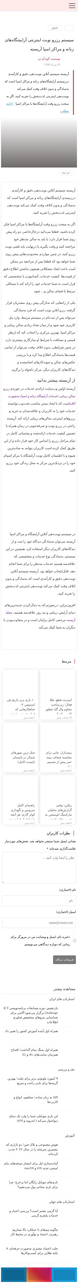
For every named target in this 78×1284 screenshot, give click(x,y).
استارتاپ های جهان (61, 1201)
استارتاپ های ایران (61, 999)
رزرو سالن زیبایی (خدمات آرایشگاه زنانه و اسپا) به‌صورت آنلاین (39, 396)
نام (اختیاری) (67, 889)
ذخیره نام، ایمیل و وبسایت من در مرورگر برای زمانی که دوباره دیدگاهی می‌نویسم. (40, 940)
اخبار (54, 28)
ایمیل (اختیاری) (66, 911)
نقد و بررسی (65, 1069)
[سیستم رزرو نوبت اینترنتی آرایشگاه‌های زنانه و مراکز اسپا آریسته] (39, 142)
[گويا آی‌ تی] (39, 6)
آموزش (69, 1135)
